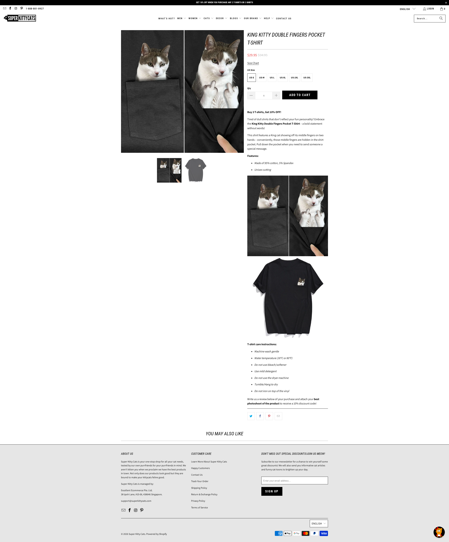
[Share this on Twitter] (251, 416)
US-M (261, 77)
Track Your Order (199, 481)
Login (430, 8)
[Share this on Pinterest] (269, 416)
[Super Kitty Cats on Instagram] (16, 8)
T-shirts (259, 112)
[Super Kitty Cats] (20, 18)
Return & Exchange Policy (204, 494)
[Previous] (123, 91)
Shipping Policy (199, 487)
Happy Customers (200, 468)
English (405, 9)
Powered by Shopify (156, 534)
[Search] (441, 18)
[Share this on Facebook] (260, 416)
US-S (251, 77)
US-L (272, 77)
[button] (181, 18)
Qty (249, 88)
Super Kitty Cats (137, 534)
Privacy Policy (198, 500)
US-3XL (307, 77)
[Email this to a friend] (278, 416)
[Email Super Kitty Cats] (4, 8)
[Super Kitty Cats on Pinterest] (21, 8)
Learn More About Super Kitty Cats (209, 461)
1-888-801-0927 (35, 8)
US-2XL (294, 77)
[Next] (241, 91)
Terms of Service (199, 507)
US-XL (283, 77)
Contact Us (197, 474)
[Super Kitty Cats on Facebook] (10, 8)
